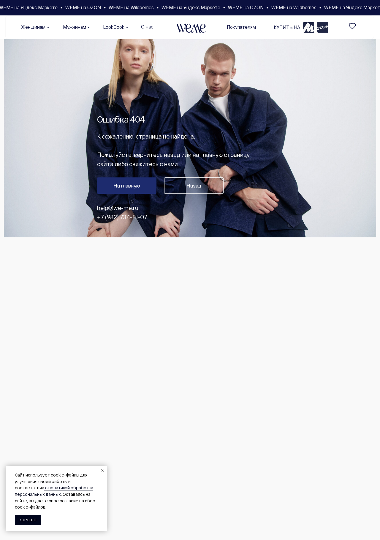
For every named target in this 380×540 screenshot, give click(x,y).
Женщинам (33, 27)
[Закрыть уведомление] (102, 470)
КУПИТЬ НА (287, 27)
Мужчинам (74, 27)
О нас (147, 27)
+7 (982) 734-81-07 (122, 217)
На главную (126, 185)
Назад (193, 185)
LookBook (113, 27)
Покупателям (241, 27)
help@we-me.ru (117, 208)
